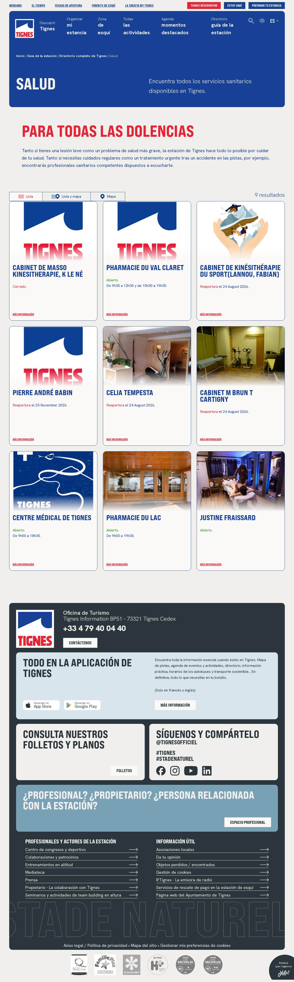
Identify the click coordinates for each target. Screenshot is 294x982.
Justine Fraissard (228, 517)
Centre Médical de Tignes (52, 517)
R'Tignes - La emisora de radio (184, 879)
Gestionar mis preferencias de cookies (195, 945)
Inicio (20, 56)
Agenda (175, 26)
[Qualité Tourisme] (79, 964)
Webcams (15, 5)
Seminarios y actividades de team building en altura (73, 895)
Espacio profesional (247, 822)
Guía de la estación (42, 56)
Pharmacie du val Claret (145, 267)
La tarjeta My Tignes (139, 5)
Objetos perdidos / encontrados (185, 864)
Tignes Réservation (204, 5)
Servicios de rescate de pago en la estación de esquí (204, 887)
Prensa (31, 879)
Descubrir (47, 26)
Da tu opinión (168, 857)
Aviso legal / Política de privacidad (95, 945)
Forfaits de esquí (103, 5)
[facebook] (161, 771)
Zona (104, 26)
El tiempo (38, 5)
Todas (136, 26)
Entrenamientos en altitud (49, 864)
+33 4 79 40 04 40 (94, 628)
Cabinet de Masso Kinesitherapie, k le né (48, 270)
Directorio (222, 26)
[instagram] (175, 771)
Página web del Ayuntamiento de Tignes (193, 895)
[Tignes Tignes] (24, 28)
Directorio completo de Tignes (83, 56)
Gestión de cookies (173, 872)
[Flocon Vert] (132, 964)
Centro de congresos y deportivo (55, 849)
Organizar (76, 26)
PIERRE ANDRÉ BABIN (43, 392)
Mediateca (35, 872)
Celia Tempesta (129, 392)
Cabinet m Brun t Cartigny (226, 395)
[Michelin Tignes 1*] (185, 964)
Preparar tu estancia (266, 5)
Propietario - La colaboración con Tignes (62, 887)
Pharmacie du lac (133, 517)
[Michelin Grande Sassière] (213, 964)
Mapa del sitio (144, 945)
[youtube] (191, 771)
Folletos (124, 770)
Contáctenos (80, 642)
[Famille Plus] (105, 964)
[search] (251, 21)
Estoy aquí (234, 5)
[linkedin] (207, 771)
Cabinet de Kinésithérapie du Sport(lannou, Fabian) (240, 270)
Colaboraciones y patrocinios (52, 857)
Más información (23, 314)
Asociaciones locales (175, 849)
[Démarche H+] (157, 964)
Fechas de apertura (68, 5)
